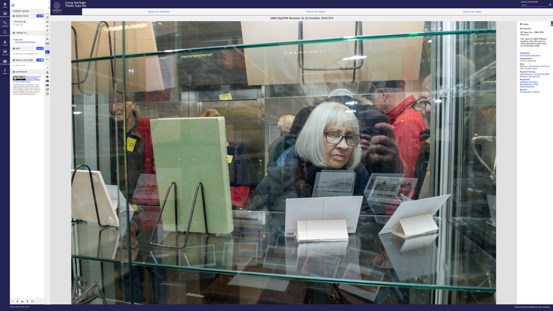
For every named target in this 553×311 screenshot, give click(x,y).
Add (39, 16)
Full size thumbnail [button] (47, 17)
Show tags (18, 22)
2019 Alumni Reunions (25, 42)
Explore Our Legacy (472, 12)
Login (5, 45)
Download (47, 72)
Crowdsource (5, 64)
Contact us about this (47, 85)
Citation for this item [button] (47, 94)
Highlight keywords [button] (47, 68)
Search (5, 26)
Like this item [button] (47, 81)
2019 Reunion (526, 74)
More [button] (5, 73)
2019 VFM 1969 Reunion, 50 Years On (534, 75)
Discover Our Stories (315, 12)
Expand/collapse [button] (552, 23)
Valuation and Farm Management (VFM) (529, 83)
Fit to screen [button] (47, 22)
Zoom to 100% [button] (47, 39)
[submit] (550, 5)
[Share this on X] (12, 299)
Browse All (5, 16)
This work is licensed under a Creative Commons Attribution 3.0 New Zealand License (27, 79)
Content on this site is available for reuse (528, 307)
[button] (47, 52)
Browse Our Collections (159, 12)
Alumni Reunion (527, 86)
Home (5, 7)
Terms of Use (24, 307)
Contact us (546, 307)
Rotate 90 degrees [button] (47, 35)
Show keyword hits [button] (47, 63)
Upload (5, 54)
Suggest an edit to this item (13, 5)
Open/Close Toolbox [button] (49, 5)
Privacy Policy (14, 307)
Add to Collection (47, 76)
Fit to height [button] (47, 30)
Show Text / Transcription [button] (47, 59)
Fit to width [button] (47, 26)
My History (5, 35)
